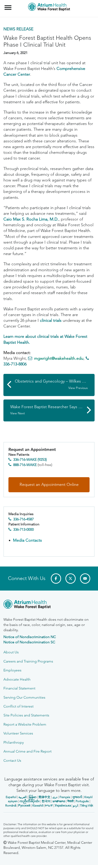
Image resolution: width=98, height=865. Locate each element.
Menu (8, 5)
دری (54, 797)
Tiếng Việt (86, 805)
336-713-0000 (23, 529)
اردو (75, 805)
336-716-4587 (23, 519)
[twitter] (70, 578)
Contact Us (12, 760)
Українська (63, 805)
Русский (24, 805)
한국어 (46, 801)
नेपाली (70, 801)
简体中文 (44, 797)
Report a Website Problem (24, 724)
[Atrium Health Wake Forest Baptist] (49, 605)
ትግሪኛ (49, 805)
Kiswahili (38, 805)
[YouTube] (85, 578)
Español (11, 797)
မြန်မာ (32, 797)
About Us (11, 652)
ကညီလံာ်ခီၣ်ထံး (30, 801)
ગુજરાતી (77, 797)
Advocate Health (17, 679)
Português (82, 801)
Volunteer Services (18, 733)
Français (64, 797)
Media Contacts (27, 540)
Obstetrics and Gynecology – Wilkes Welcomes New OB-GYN (55, 384)
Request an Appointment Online (49, 484)
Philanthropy (13, 742)
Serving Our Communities (24, 697)
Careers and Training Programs (28, 661)
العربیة (22, 797)
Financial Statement (19, 688)
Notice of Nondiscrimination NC (29, 637)
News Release (18, 29)
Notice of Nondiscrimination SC (29, 642)
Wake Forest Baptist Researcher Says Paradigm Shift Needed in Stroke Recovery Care (52, 409)
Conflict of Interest (18, 706)
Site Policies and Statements (26, 715)
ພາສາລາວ (59, 801)
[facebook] (56, 578)
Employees (12, 670)
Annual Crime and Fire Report (27, 751)
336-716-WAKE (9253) (30, 459)
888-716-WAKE (25, 465)
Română (10, 805)
